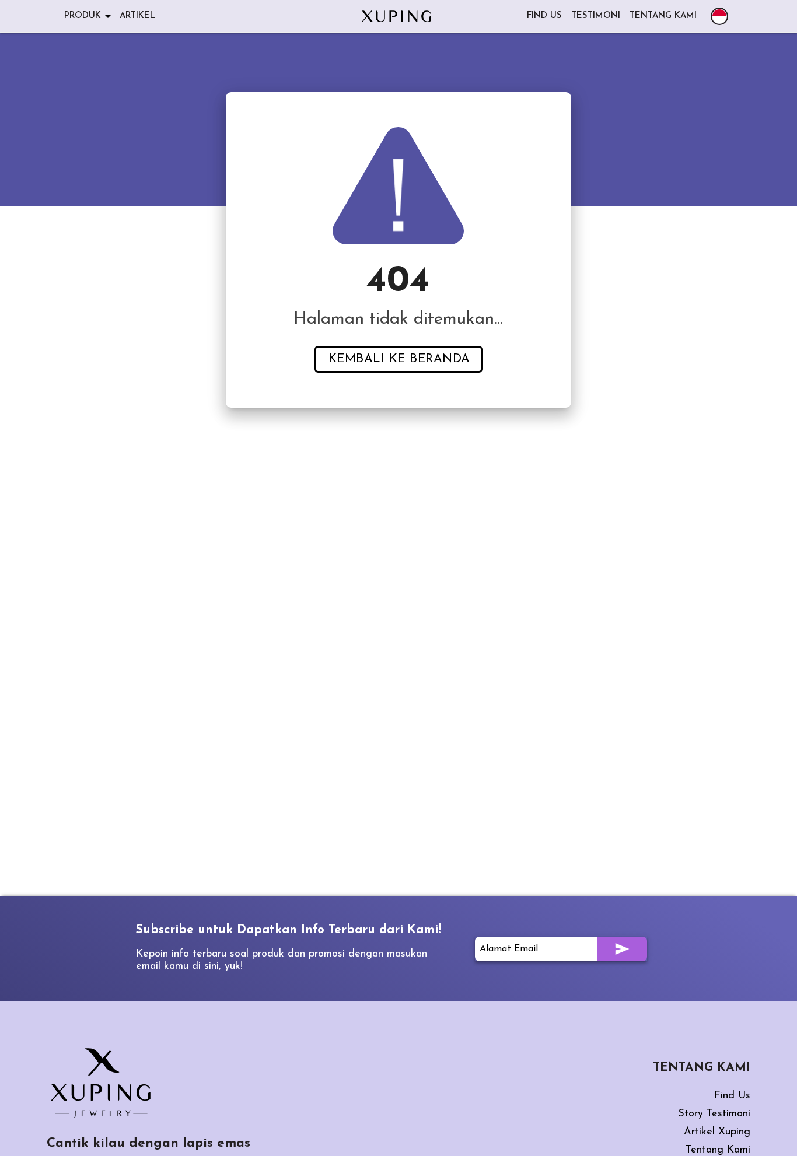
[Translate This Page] (719, 16)
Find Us (732, 1096)
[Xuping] (396, 16)
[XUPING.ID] (105, 1083)
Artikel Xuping (717, 1132)
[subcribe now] (622, 949)
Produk (82, 16)
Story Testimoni (714, 1114)
